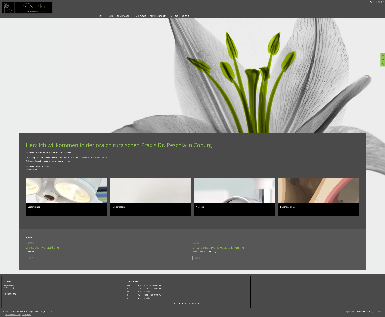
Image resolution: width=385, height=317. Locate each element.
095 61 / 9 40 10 (378, 2)
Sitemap (379, 311)
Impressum (350, 311)
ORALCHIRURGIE (139, 16)
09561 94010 (11, 294)
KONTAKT (185, 16)
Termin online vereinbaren (186, 303)
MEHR (31, 258)
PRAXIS (110, 16)
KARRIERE (174, 16)
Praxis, (71, 158)
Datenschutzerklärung (365, 311)
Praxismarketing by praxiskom (18, 315)
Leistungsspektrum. (99, 158)
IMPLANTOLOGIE (123, 16)
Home (101, 16)
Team (82, 158)
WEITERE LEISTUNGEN (158, 16)
